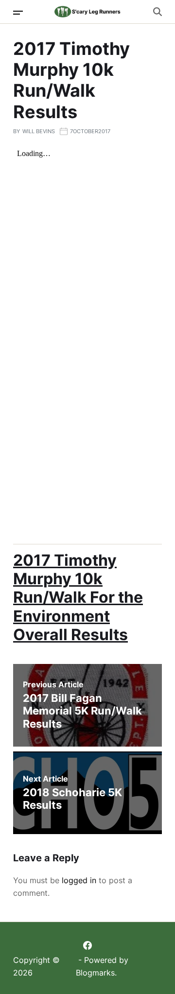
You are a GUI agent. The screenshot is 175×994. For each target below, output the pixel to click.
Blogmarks (95, 972)
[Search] (157, 11)
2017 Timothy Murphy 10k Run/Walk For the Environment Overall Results (78, 598)
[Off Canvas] (18, 13)
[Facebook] (87, 945)
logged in (79, 880)
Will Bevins (38, 131)
